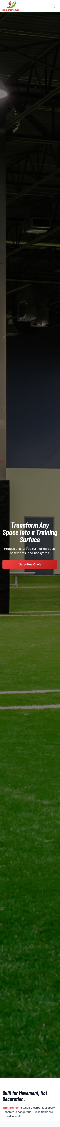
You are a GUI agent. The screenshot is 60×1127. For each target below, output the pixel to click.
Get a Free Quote (30, 564)
